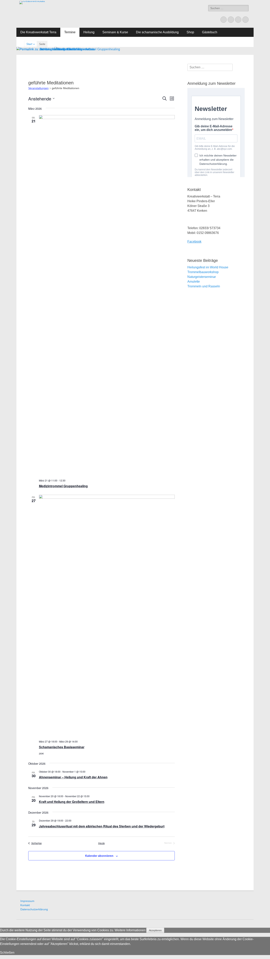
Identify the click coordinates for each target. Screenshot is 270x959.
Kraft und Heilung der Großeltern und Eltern (71, 801)
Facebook (194, 241)
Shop (190, 32)
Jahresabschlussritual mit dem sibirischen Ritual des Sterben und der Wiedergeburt (101, 826)
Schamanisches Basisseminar (61, 747)
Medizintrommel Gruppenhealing (63, 486)
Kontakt (25, 905)
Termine (70, 32)
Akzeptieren (155, 930)
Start (30, 44)
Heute (101, 843)
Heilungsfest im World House (207, 267)
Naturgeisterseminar (201, 276)
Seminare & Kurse (115, 32)
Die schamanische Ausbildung (157, 32)
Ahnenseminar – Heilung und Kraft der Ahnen (73, 777)
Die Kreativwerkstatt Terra (38, 32)
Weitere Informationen (130, 930)
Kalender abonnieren (99, 856)
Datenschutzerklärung (34, 909)
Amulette (193, 281)
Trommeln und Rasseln (203, 286)
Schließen (7, 952)
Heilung (88, 32)
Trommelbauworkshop (203, 272)
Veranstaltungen (38, 88)
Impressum (27, 901)
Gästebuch (209, 32)
